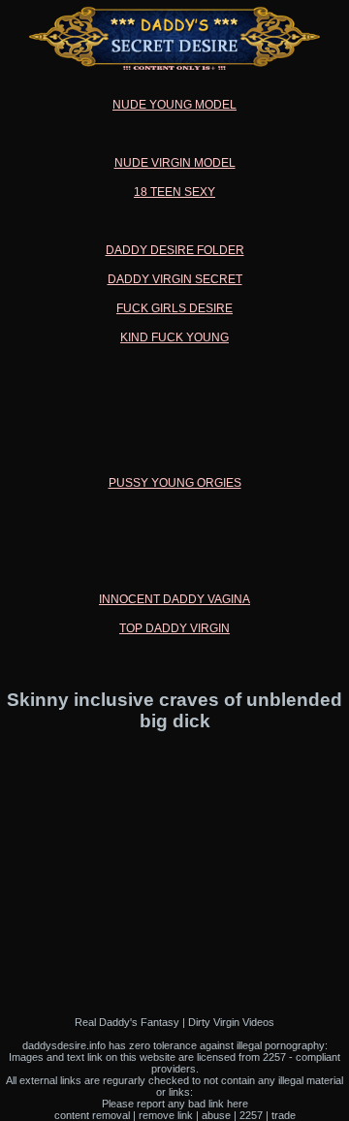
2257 (251, 1115)
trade (283, 1115)
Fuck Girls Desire (174, 308)
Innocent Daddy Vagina (174, 599)
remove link (166, 1115)
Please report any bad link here (175, 1103)
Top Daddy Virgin (174, 628)
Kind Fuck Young (174, 337)
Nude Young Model (174, 105)
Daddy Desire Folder (175, 250)
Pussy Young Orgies (175, 483)
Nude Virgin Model (175, 163)
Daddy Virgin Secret (175, 279)
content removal (92, 1115)
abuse (216, 1115)
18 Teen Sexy (174, 192)
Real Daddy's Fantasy (127, 1022)
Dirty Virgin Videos (231, 1022)
